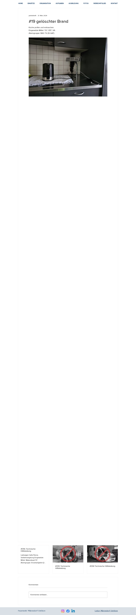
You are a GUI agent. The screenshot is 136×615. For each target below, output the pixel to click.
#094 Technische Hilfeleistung (102, 566)
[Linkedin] (73, 611)
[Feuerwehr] (102, 554)
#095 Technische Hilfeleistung (62, 567)
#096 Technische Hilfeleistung (28, 550)
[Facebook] (68, 611)
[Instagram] (63, 611)
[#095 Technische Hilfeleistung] (68, 554)
